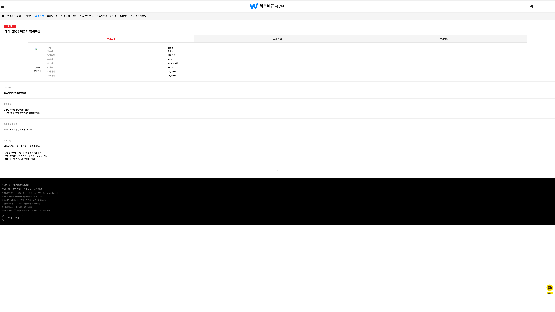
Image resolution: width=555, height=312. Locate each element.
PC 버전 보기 (13, 217)
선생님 (29, 16)
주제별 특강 (52, 16)
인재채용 (28, 189)
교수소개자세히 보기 (36, 69)
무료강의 (124, 16)
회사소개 (6, 189)
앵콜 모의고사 (87, 16)
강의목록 (444, 38)
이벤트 (113, 16)
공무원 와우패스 (15, 16)
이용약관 (6, 184)
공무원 (279, 6)
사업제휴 (38, 189)
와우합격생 (101, 16)
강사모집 (17, 189)
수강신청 (39, 16)
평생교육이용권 (138, 16)
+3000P (550, 293)
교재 (75, 16)
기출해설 (65, 16)
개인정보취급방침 (21, 184)
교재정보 (277, 38)
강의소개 (111, 38)
